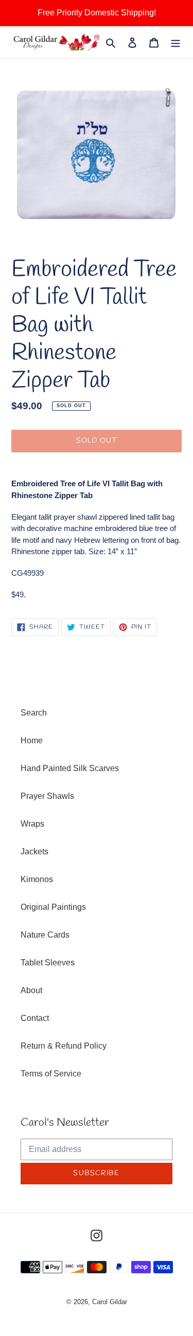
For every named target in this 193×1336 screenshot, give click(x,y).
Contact (35, 1018)
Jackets (34, 851)
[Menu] (175, 42)
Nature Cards (45, 934)
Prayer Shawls (47, 796)
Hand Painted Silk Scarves (70, 768)
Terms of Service (51, 1073)
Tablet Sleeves (48, 962)
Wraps (32, 823)
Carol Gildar (109, 1302)
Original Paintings (53, 907)
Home (32, 740)
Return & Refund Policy (64, 1045)
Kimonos (37, 879)
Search (34, 712)
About (31, 990)
